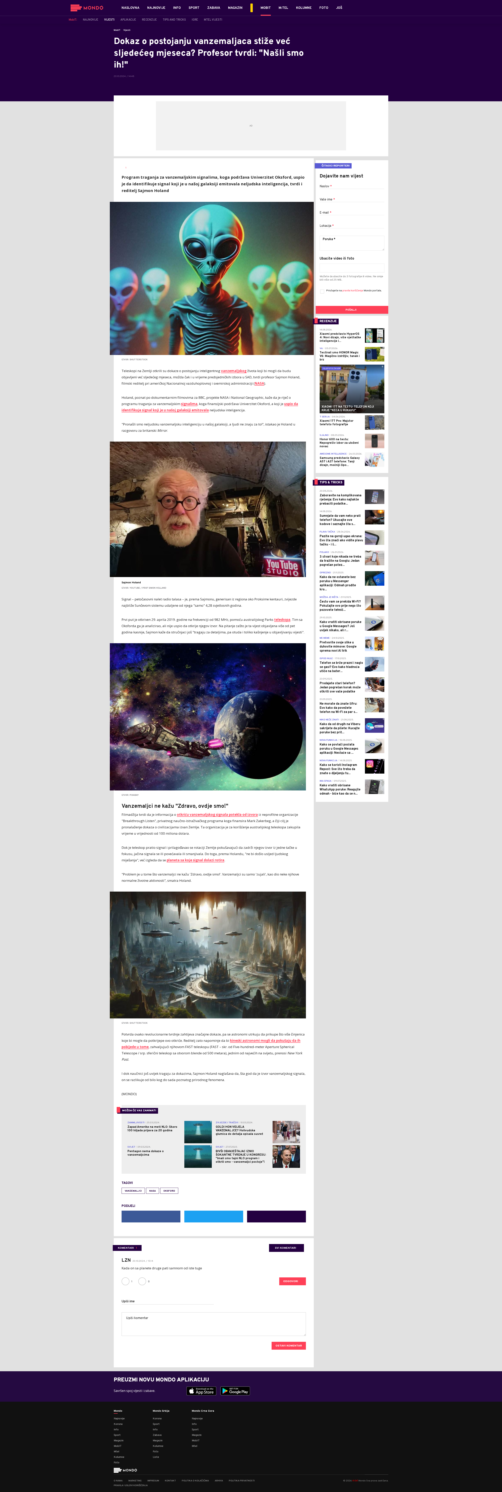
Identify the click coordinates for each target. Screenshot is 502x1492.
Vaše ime (327, 199)
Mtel (116, 1451)
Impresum (153, 1480)
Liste (156, 1457)
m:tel (355, 1480)
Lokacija (327, 226)
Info (116, 1429)
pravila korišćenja (353, 290)
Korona (118, 1424)
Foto (116, 1462)
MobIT (117, 30)
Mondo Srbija (161, 1411)
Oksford (169, 1191)
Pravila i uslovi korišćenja (131, 1485)
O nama (118, 1480)
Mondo (118, 1411)
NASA (152, 1191)
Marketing (135, 1480)
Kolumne (119, 1457)
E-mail (325, 212)
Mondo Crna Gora (203, 1411)
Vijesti (126, 30)
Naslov (326, 186)
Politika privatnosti (242, 1480)
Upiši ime (128, 1302)
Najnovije (119, 1418)
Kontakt (170, 1480)
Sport (117, 1435)
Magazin (119, 1440)
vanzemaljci (133, 1191)
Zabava (157, 1435)
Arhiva (219, 1480)
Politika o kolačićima (195, 1480)
